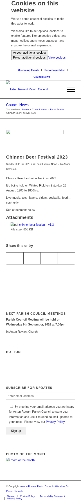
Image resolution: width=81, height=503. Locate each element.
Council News (42, 76)
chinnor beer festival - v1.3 (36, 224)
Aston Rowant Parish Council (37, 486)
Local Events (57, 109)
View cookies (57, 57)
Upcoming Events (28, 70)
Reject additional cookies (29, 57)
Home (25, 109)
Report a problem (55, 70)
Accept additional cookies (30, 52)
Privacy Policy (55, 421)
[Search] (42, 62)
